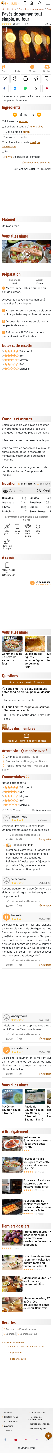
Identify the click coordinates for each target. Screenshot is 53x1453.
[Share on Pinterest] (46, 88)
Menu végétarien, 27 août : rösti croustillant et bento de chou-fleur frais (36, 1303)
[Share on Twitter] (36, 88)
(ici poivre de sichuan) (22, 156)
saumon (23, 121)
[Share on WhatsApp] (25, 88)
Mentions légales (38, 1428)
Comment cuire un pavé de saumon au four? (12, 658)
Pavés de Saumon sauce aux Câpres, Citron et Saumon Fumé (34, 1113)
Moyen (23, 360)
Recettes (7, 1412)
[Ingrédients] (4, 726)
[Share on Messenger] (15, 88)
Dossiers (7, 1430)
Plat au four (15, 1352)
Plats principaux (18, 1359)
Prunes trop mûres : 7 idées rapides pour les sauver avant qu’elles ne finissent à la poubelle (37, 1238)
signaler (46, 839)
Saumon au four (28, 1333)
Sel (6, 151)
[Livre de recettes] (25, 3)
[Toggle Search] (39, 3)
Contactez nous (37, 1412)
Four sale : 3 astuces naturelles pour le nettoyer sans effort (36, 1183)
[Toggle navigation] (48, 3)
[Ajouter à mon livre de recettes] (46, 78)
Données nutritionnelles (37, 162)
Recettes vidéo (10, 1417)
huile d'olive (36, 126)
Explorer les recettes (14, 1342)
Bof (21, 364)
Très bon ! (25, 351)
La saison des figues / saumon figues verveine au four (34, 660)
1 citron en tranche (15, 137)
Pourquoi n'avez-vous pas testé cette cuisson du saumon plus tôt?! (36, 1163)
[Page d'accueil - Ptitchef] (3, 9)
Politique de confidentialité (35, 1418)
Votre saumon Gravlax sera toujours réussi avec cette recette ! (37, 1142)
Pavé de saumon (28, 1329)
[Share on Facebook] (4, 88)
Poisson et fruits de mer (33, 1346)
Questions (8, 1426)
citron (26, 131)
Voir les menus (10, 1421)
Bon (21, 355)
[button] (5, 44)
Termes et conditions (40, 1424)
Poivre (8, 156)
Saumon (10, 1333)
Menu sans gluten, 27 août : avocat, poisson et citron (37, 1281)
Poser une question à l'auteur (28, 682)
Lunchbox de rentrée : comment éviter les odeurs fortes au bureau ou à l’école (36, 1261)
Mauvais (24, 368)
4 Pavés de (16, 121)
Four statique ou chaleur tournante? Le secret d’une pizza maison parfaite (37, 1205)
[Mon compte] (32, 3)
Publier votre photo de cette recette (26, 740)
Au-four (10, 1329)
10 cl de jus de (17, 131)
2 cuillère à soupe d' (23, 126)
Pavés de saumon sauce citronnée (11, 1110)
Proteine (14, 1346)
